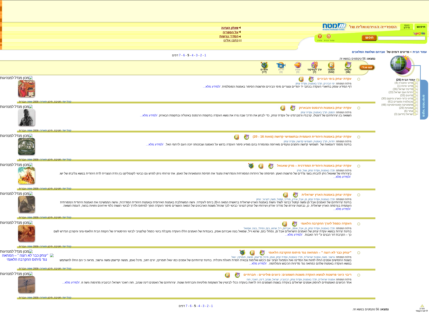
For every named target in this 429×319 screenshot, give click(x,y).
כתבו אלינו (230, 40)
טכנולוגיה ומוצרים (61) (400, 101)
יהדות (332, 141)
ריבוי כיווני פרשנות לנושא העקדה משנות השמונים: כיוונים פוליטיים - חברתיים (297, 274)
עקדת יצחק (301, 83)
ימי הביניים (329, 83)
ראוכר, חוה (252, 279)
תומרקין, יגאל (238, 257)
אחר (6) (408, 111)
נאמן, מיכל (269, 257)
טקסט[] (348, 70)
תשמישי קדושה (304, 141)
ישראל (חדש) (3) (403, 114)
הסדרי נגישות (228, 36)
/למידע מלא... (212, 86)
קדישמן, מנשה (254, 257)
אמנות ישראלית (312, 257)
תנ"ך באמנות (315, 83)
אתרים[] (264, 70)
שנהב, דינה (265, 279)
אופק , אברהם (290, 228)
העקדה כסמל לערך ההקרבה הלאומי (326, 223)
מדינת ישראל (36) (403, 89)
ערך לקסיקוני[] (314, 70)
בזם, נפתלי (264, 228)
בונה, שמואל (250, 228)
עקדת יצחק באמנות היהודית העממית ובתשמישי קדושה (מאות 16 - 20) (302, 136)
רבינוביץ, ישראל (280, 279)
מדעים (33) (406, 95)
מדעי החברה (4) (404, 82)
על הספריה (230, 32)
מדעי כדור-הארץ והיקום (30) (397, 98)
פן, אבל (303, 199)
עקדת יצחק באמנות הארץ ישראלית (326, 194)
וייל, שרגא (276, 228)
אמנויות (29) (406, 107)
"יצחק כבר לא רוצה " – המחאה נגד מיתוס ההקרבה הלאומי (309, 252)
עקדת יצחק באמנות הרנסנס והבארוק (325, 107)
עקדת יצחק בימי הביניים (334, 78)
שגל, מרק (302, 170)
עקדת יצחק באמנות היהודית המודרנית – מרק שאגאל (314, 165)
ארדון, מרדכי (291, 199)
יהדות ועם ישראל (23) (401, 92)
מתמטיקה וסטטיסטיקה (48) (397, 104)
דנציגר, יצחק (262, 199)
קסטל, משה (277, 199)
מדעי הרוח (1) (405, 86)
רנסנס (332, 112)
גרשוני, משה (328, 257)
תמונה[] (331, 70)
